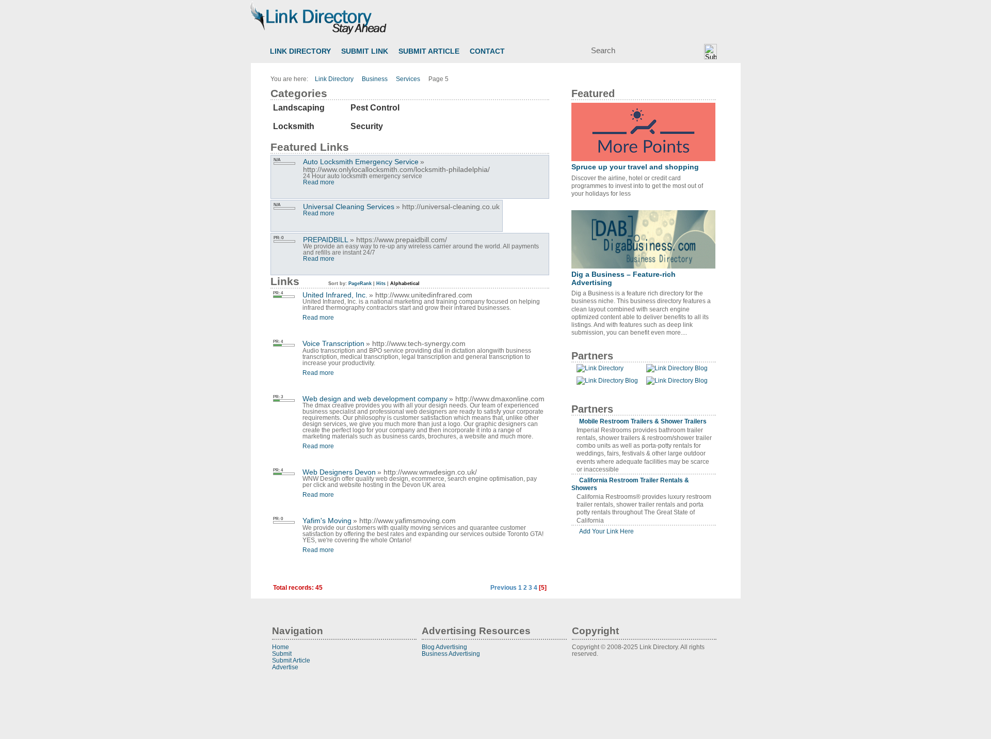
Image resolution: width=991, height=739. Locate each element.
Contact (487, 51)
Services (408, 79)
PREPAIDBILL (325, 239)
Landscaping (299, 107)
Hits (381, 283)
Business (375, 79)
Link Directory (300, 51)
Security (366, 126)
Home (280, 646)
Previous (503, 587)
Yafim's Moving (326, 520)
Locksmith (293, 126)
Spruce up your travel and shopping (635, 167)
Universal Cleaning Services (348, 206)
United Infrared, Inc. (334, 295)
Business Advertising (451, 653)
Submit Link (364, 51)
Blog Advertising (444, 646)
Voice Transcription (333, 343)
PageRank (359, 283)
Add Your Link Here (606, 531)
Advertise (285, 667)
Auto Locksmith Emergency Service (361, 162)
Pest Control (374, 107)
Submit (282, 653)
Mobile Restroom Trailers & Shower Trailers (643, 421)
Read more (318, 182)
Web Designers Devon (339, 472)
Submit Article (428, 51)
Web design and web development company (374, 399)
